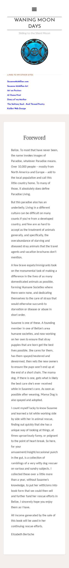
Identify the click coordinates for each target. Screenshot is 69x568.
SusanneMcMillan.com (18, 82)
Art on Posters (14, 91)
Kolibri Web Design (16, 109)
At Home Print (14, 95)
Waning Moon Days (34, 23)
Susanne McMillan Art (17, 86)
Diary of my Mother (16, 100)
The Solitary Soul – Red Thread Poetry (25, 104)
